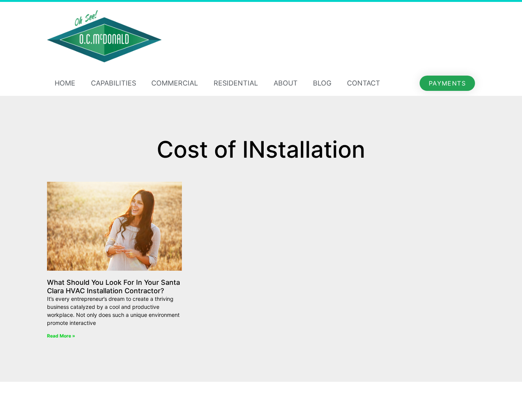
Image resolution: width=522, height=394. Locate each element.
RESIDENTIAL (236, 83)
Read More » (61, 336)
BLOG (322, 83)
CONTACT (363, 83)
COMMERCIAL (174, 83)
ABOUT (286, 83)
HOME (65, 83)
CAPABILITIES (113, 83)
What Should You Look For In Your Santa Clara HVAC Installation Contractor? (113, 286)
